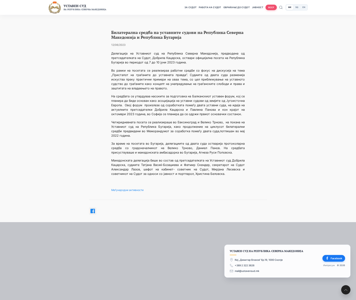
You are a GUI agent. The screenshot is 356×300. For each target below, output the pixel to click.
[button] (345, 289)
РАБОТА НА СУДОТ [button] (210, 7)
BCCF (271, 7)
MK (289, 7)
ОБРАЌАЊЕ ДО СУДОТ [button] (236, 7)
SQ (296, 7)
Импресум (329, 265)
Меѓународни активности (127, 190)
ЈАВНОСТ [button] (257, 7)
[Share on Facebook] (92, 211)
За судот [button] (190, 7)
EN (303, 7)
